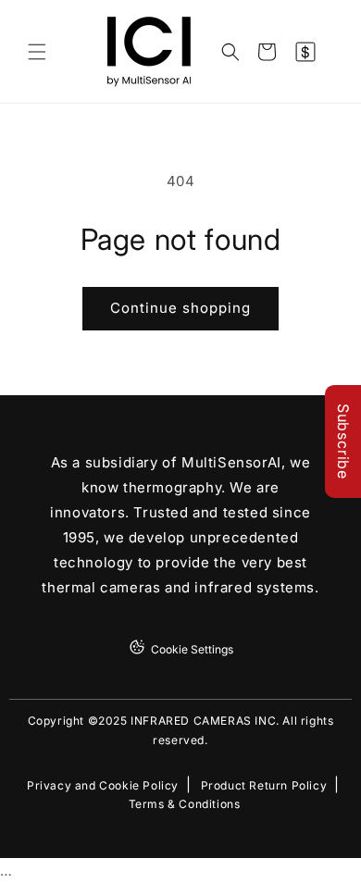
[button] (37, 51)
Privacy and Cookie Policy (103, 785)
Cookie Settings (192, 649)
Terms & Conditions (185, 804)
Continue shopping (180, 308)
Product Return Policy (264, 785)
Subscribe (343, 441)
